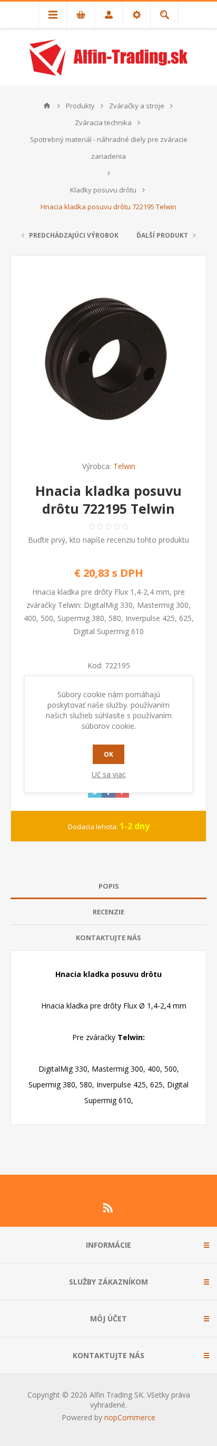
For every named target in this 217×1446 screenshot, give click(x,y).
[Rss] (108, 1207)
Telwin (124, 466)
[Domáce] (47, 105)
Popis (108, 886)
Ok (108, 754)
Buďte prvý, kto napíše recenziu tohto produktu (108, 540)
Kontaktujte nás (108, 937)
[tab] (108, 886)
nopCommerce (129, 1417)
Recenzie (108, 912)
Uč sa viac (109, 774)
